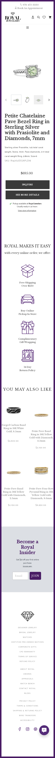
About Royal (27, 669)
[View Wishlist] (44, 17)
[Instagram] (27, 729)
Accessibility (27, 720)
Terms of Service (27, 656)
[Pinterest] (35, 729)
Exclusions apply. (27, 566)
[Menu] (27, 27)
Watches (27, 637)
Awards (27, 674)
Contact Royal (27, 688)
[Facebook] (19, 729)
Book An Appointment (30, 8)
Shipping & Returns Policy (27, 710)
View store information (27, 210)
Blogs (27, 693)
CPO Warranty (27, 651)
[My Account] (32, 17)
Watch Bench (27, 683)
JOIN (35, 575)
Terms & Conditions (27, 705)
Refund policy (27, 661)
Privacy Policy (28, 701)
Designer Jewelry (27, 627)
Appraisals (27, 678)
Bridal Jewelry (27, 632)
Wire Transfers (27, 715)
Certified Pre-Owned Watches (27, 642)
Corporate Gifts (27, 647)
